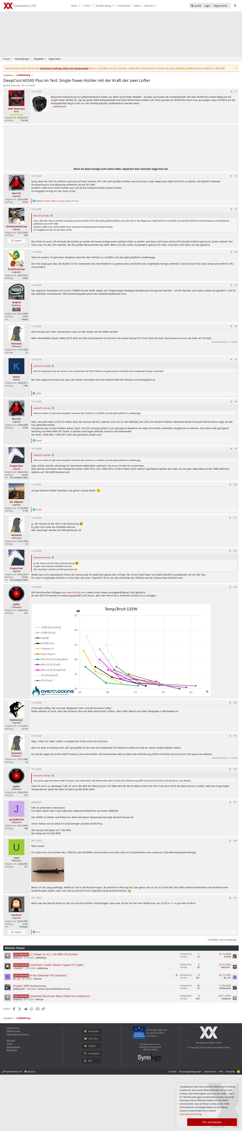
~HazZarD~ (18, 968)
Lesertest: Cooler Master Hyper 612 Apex (56, 965)
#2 (236, 176)
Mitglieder (39, 58)
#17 (235, 802)
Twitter (92, 1046)
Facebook (93, 1031)
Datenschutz (13, 1031)
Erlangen (24, 926)
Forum (6, 58)
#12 (235, 551)
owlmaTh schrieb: (42, 366)
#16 (235, 769)
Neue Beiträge (22, 58)
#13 (235, 587)
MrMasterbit (19, 989)
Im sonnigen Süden (19, 477)
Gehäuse (37, 978)
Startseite (230, 1071)
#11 (235, 517)
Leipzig (24, 319)
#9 (236, 448)
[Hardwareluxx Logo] (19, 6)
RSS (90, 1060)
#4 (236, 251)
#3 (236, 209)
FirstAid (227, 956)
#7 (236, 359)
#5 (236, 285)
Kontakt (11, 1040)
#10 (235, 484)
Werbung (12, 1050)
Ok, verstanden (212, 1122)
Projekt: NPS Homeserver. (30, 986)
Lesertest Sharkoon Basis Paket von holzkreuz (60, 996)
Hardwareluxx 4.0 (13, 1071)
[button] (80, 5)
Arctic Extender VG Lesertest (48, 975)
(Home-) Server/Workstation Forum (54, 989)
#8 (236, 401)
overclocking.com (76, 592)
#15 (235, 735)
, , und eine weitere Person (57, 201)
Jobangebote (13, 1047)
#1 (236, 91)
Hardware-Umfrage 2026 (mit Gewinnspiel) (64, 68)
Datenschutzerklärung (190, 1114)
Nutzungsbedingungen (190, 1071)
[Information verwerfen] (235, 68)
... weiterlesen (58, 106)
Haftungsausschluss (18, 1034)
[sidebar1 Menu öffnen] (235, 5)
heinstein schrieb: (42, 557)
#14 (235, 702)
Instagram (93, 1053)
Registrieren (55, 58)
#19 (235, 897)
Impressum (13, 1028)
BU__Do (16, 978)
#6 (236, 326)
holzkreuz (17, 957)
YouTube (93, 1038)
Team (10, 1043)
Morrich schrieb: (41, 215)
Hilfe (221, 1071)
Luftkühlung (40, 957)
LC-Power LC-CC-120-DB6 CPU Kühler (54, 954)
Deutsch (31, 1071)
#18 (235, 840)
